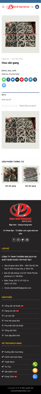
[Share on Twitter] (13, 79)
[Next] (39, 178)
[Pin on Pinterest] (22, 79)
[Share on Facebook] (8, 79)
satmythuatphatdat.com (20, 391)
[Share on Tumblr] (35, 79)
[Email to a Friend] (17, 79)
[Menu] (3, 7)
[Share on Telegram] (4, 85)
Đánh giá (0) (6, 99)
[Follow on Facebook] (14, 240)
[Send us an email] (27, 240)
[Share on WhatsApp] (4, 79)
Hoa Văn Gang (17, 59)
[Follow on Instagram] (18, 240)
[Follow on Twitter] (23, 240)
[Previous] (1, 178)
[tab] (20, 94)
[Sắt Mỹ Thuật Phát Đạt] (18, 7)
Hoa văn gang (10, 186)
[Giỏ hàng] (37, 7)
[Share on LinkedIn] (31, 79)
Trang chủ (5, 59)
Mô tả (4, 95)
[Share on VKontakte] (26, 79)
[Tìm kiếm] (32, 7)
